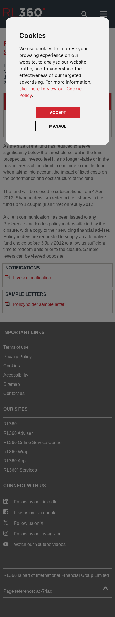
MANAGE (58, 126)
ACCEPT (58, 112)
